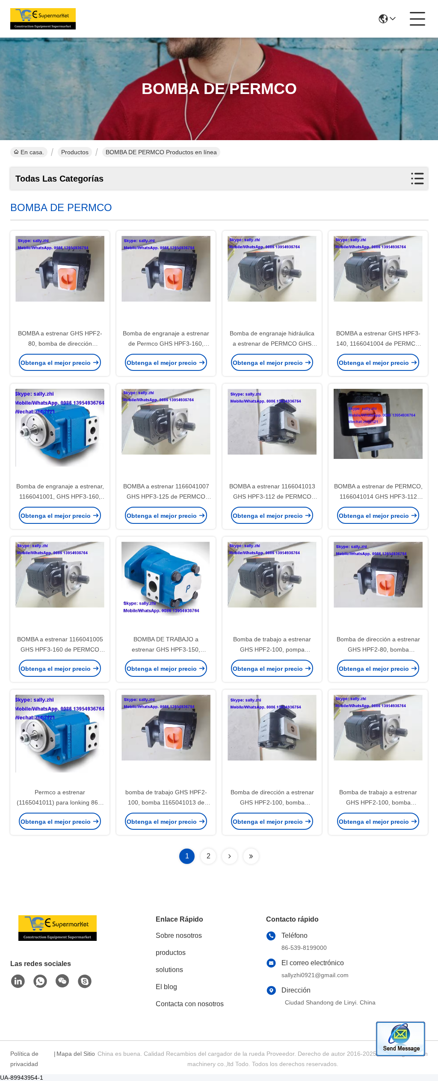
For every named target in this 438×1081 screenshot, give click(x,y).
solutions (169, 969)
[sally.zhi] (84, 981)
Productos (75, 152)
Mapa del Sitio (75, 1053)
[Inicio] (57, 938)
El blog (166, 986)
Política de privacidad (24, 1058)
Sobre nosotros (179, 935)
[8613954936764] (40, 981)
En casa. (32, 152)
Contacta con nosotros (190, 1004)
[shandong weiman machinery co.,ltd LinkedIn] (18, 981)
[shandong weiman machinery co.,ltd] (43, 18)
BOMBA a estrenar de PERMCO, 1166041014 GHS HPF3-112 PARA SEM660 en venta (378, 496)
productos (171, 952)
